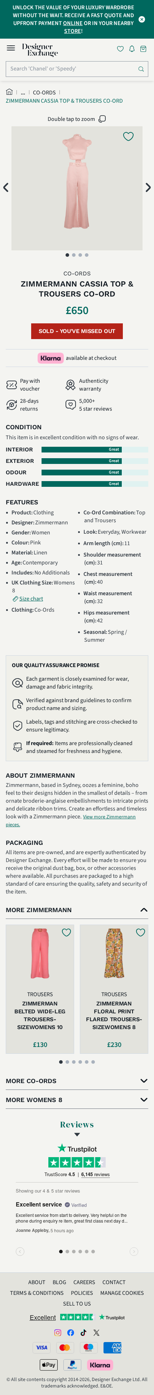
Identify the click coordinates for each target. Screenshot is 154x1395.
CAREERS (84, 1282)
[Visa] (41, 1347)
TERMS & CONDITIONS (37, 1293)
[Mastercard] (65, 1347)
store (72, 31)
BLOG (59, 1282)
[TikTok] (83, 1332)
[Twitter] (96, 1332)
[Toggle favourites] (121, 49)
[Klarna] (100, 1365)
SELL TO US (77, 1304)
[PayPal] (72, 1365)
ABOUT (36, 1282)
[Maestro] (89, 1347)
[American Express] (112, 1347)
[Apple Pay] (49, 1365)
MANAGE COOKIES (122, 1293)
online (73, 23)
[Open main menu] (11, 49)
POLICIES (82, 1293)
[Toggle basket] (144, 49)
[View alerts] (134, 50)
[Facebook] (70, 1332)
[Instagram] (57, 1332)
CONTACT (114, 1282)
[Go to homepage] (40, 50)
